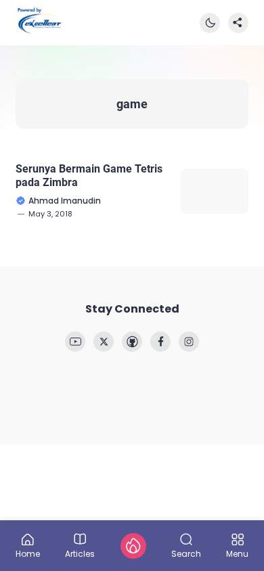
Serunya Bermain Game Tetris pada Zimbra (89, 175)
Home (28, 553)
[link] (75, 342)
